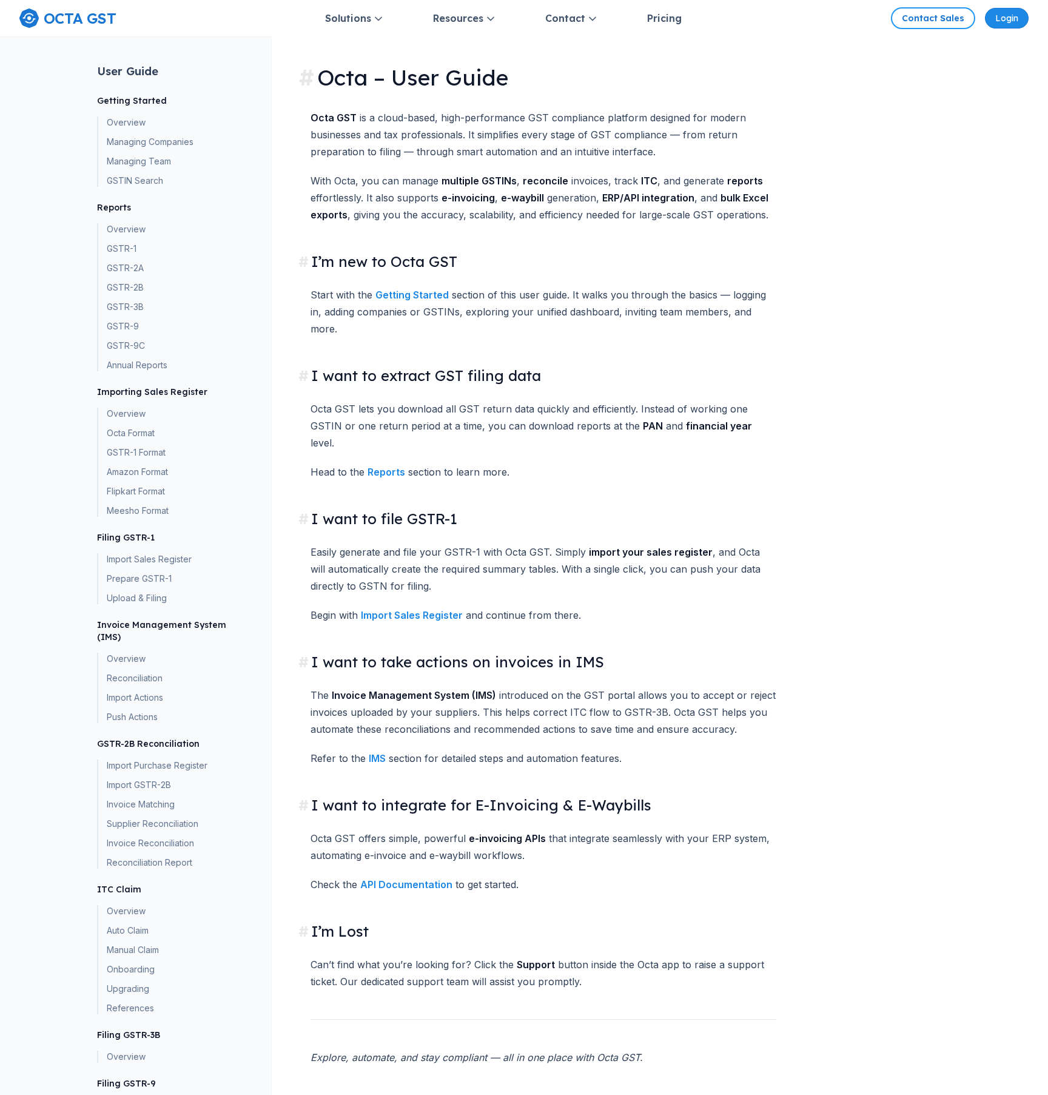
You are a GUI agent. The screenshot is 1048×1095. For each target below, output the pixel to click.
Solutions (348, 18)
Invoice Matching (141, 804)
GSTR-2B (125, 287)
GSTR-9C (126, 345)
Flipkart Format (136, 491)
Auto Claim (128, 930)
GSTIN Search (135, 180)
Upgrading (128, 988)
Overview (126, 122)
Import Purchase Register (157, 765)
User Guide (127, 71)
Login (1006, 18)
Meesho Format (138, 510)
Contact (565, 18)
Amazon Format (137, 472)
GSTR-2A (125, 268)
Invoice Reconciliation (150, 843)
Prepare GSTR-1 (139, 578)
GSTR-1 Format (136, 452)
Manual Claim (133, 950)
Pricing (664, 18)
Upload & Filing (137, 598)
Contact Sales (933, 18)
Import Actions (135, 697)
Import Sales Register (149, 559)
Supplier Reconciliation (152, 823)
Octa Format (131, 433)
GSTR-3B (125, 307)
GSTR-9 (123, 326)
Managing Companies (150, 141)
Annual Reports (137, 365)
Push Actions (132, 717)
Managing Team (139, 161)
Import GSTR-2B (139, 785)
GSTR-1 (121, 248)
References (130, 1008)
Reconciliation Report (149, 862)
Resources (458, 18)
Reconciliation (135, 678)
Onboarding (131, 969)
